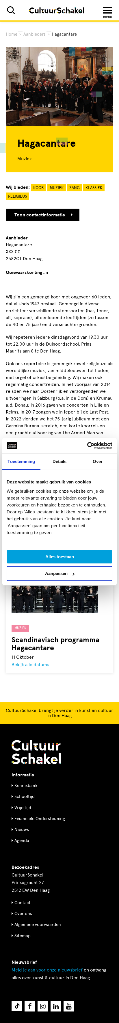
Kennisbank (26, 785)
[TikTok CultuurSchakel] (17, 1006)
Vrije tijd (22, 807)
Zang (74, 187)
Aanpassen (56, 573)
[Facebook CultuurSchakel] (30, 1006)
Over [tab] (98, 461)
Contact (22, 902)
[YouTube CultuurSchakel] (69, 1006)
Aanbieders (34, 34)
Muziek (57, 187)
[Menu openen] (107, 10)
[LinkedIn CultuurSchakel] (56, 1006)
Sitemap (22, 935)
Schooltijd (24, 796)
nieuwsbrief (47, 970)
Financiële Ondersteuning (39, 818)
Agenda (21, 840)
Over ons (23, 913)
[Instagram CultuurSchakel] (43, 1006)
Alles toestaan (59, 556)
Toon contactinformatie (39, 215)
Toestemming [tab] (21, 461)
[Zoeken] (11, 10)
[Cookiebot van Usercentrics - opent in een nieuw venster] (87, 445)
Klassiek (93, 187)
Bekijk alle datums (30, 664)
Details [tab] (60, 461)
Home (11, 34)
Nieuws (21, 829)
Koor (38, 187)
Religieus (17, 196)
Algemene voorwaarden (37, 924)
